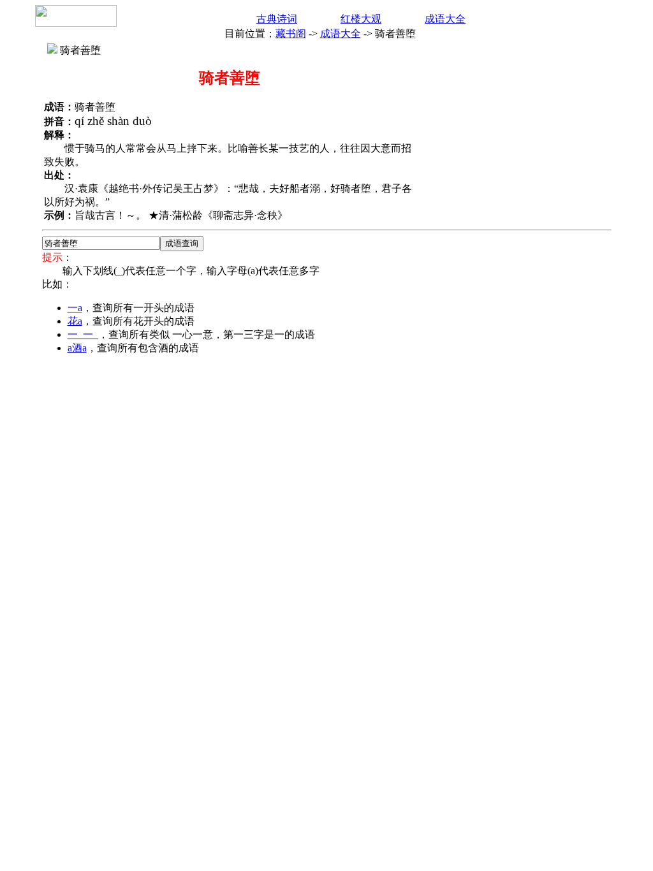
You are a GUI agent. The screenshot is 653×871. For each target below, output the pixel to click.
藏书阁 (290, 33)
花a (75, 321)
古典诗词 (276, 18)
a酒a (77, 347)
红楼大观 (361, 18)
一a (75, 307)
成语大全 (445, 18)
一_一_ (83, 334)
